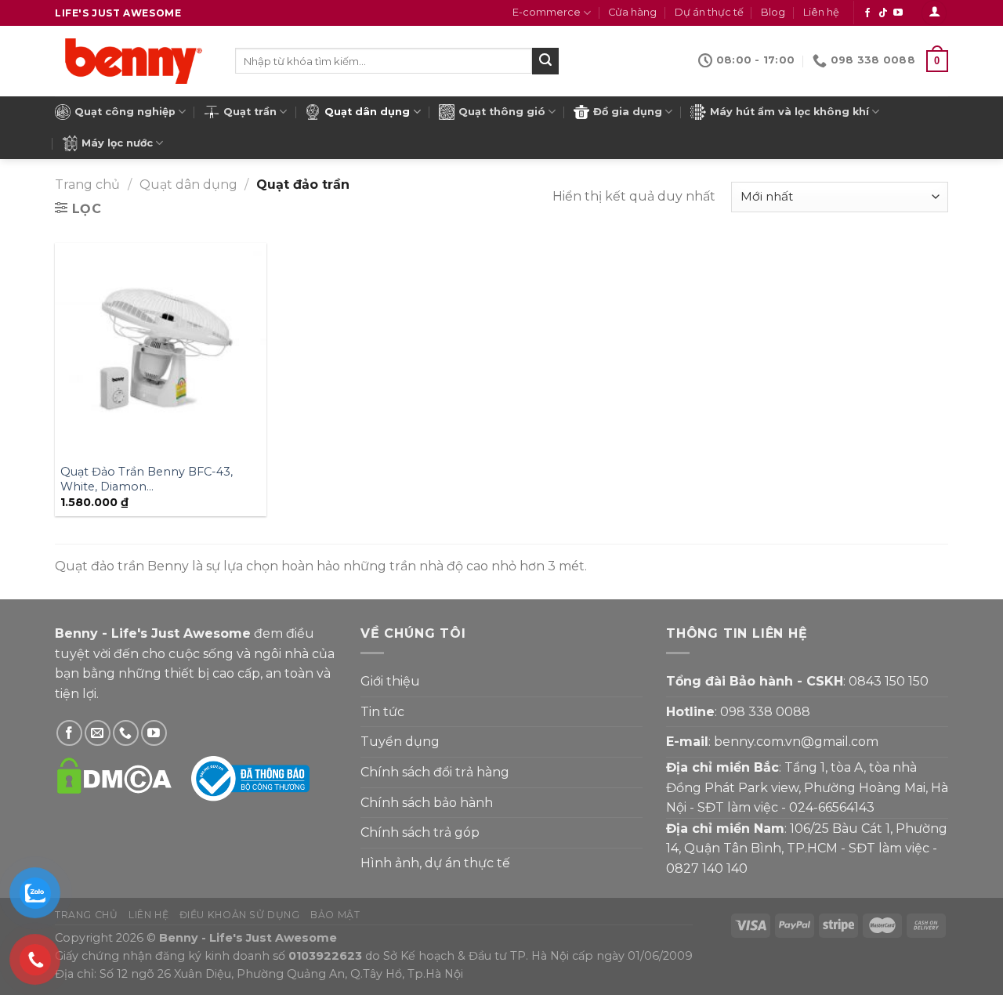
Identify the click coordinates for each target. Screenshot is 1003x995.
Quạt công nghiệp (125, 112)
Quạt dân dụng (367, 112)
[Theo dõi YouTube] (898, 13)
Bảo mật (335, 915)
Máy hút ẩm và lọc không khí (789, 112)
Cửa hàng (632, 12)
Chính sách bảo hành (426, 802)
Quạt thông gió (501, 112)
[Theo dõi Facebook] (867, 13)
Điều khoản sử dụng (239, 915)
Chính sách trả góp (420, 832)
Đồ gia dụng (627, 112)
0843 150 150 (889, 681)
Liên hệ (821, 12)
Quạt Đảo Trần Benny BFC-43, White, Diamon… (146, 479)
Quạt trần (250, 112)
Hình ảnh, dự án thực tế (435, 863)
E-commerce (546, 12)
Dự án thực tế (709, 12)
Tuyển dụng (400, 741)
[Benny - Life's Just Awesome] (133, 61)
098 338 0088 (765, 711)
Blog (773, 12)
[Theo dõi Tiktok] (883, 13)
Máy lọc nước (117, 143)
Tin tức (382, 711)
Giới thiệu (390, 681)
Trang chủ (87, 184)
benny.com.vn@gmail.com (796, 741)
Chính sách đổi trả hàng (434, 772)
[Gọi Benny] (126, 733)
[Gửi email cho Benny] (97, 733)
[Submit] (545, 61)
